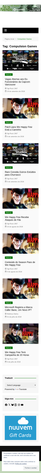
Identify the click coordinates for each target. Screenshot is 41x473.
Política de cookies (21, 464)
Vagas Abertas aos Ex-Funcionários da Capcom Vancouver (17, 82)
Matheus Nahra (12, 314)
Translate (23, 389)
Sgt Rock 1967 (12, 88)
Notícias (9, 74)
